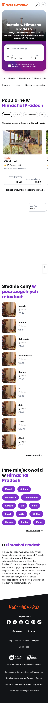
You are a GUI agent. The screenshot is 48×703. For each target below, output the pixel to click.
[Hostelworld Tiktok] (39, 622)
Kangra (9, 505)
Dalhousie (10, 497)
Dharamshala (31, 497)
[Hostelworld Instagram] (21, 622)
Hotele (26, 641)
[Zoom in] (44, 267)
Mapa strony (38, 684)
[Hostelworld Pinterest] (33, 622)
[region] (24, 238)
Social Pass (24, 647)
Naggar (9, 522)
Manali (8, 489)
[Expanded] (5, 78)
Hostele (18, 641)
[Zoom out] (44, 271)
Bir (22, 505)
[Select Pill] (37, 4)
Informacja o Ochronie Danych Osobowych (24, 672)
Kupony (39, 678)
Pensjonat (35, 641)
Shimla (24, 489)
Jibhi (21, 514)
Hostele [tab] (6, 85)
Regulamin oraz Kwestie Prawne (20, 678)
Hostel (7, 158)
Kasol (8, 514)
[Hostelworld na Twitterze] (15, 622)
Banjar (24, 522)
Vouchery (8, 684)
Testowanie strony (23, 684)
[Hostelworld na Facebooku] (9, 622)
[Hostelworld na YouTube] (27, 622)
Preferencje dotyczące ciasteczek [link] (24, 690)
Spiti (34, 505)
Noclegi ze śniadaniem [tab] (35, 85)
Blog (10, 641)
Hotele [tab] (17, 85)
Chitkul (36, 514)
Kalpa (39, 522)
